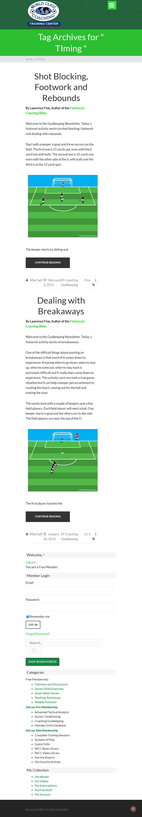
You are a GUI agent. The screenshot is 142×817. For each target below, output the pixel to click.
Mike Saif (36, 280)
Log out (31, 562)
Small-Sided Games (47, 693)
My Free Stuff (43, 790)
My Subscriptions (46, 785)
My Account (42, 794)
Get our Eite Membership (42, 730)
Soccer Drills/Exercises (49, 688)
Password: (33, 600)
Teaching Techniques (48, 697)
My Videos (41, 781)
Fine (87, 280)
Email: (30, 583)
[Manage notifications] (133, 809)
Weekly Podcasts (46, 702)
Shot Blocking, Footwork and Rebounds (61, 87)
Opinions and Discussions (51, 684)
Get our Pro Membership (42, 707)
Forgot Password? (38, 634)
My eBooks (42, 776)
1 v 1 (87, 534)
